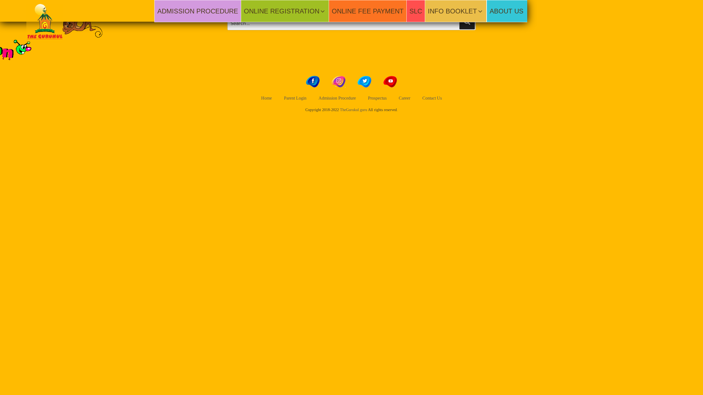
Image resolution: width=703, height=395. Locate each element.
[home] (44, 27)
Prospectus (377, 98)
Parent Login (295, 98)
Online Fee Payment (368, 11)
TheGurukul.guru (353, 110)
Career (404, 98)
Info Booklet (452, 11)
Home (266, 98)
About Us (506, 11)
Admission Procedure (197, 11)
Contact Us (432, 98)
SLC (415, 11)
